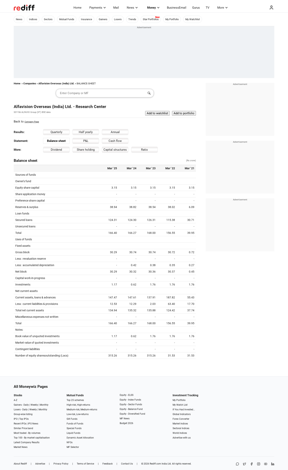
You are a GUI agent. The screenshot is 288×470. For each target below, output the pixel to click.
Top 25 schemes (75, 400)
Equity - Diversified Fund (132, 413)
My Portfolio (172, 19)
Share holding (86, 149)
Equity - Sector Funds (131, 404)
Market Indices (180, 423)
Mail (116, 7)
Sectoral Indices (181, 428)
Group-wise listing (23, 414)
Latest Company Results (26, 442)
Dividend (56, 149)
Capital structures (115, 149)
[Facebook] (251, 464)
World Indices (180, 433)
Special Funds (74, 428)
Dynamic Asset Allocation (80, 437)
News (130, 7)
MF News (125, 418)
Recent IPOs (20, 423)
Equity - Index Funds (130, 399)
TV (207, 7)
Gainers (103, 19)
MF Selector (73, 447)
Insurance (86, 19)
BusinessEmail (176, 7)
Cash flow (115, 141)
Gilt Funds (72, 419)
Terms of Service (85, 463)
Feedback (107, 463)
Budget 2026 (126, 423)
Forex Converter (181, 419)
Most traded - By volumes (27, 433)
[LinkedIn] (272, 464)
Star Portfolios (151, 19)
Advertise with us (182, 437)
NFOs (69, 442)
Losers (118, 19)
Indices (33, 19)
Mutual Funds (66, 19)
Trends (132, 19)
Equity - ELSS (126, 395)
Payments (95, 7)
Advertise (40, 463)
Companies (29, 83)
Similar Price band (23, 428)
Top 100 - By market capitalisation (32, 437)
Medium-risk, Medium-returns (82, 409)
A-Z (15, 400)
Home (77, 7)
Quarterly (56, 132)
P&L (85, 141)
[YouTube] (265, 464)
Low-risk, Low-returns (78, 414)
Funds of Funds (75, 423)
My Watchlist (192, 19)
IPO (15, 419)
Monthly (44, 404)
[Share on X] (244, 464)
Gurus (196, 7)
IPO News (33, 423)
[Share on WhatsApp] (237, 464)
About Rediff (20, 463)
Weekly (34, 404)
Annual (115, 132)
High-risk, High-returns (78, 404)
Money (151, 7)
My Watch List (180, 404)
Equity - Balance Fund (131, 409)
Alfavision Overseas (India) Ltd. (56, 83)
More (220, 7)
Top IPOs (24, 419)
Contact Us (127, 463)
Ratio (144, 149)
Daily (26, 404)
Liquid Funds (73, 433)
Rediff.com (155, 463)
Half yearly (86, 132)
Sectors (48, 19)
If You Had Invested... (184, 409)
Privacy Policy (60, 463)
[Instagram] (258, 464)
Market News (20, 447)
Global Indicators (182, 414)
